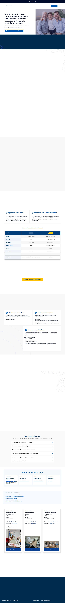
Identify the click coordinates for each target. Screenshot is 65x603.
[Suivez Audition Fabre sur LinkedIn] (32, 1)
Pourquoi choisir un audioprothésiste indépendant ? (22, 442)
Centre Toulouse (13, 549)
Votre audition (38, 6)
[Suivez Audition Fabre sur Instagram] (35, 1)
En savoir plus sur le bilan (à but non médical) (32, 283)
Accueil (22, 6)
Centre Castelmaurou (51, 549)
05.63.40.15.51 (33, 523)
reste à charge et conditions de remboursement (15, 496)
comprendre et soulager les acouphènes (13, 494)
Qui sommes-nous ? (29, 6)
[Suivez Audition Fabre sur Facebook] (30, 1)
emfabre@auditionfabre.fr (12, 521)
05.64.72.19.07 (52, 523)
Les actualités (46, 6)
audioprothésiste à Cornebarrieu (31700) (14, 501)
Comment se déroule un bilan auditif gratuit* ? (21, 446)
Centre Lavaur (32, 549)
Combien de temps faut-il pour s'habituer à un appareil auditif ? (25, 453)
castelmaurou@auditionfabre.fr (52, 521)
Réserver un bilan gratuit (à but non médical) (32, 279)
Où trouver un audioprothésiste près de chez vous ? (22, 457)
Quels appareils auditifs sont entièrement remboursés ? (23, 449)
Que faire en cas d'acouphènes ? (19, 460)
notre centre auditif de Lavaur (11, 498)
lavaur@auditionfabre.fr (32, 521)
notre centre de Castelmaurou (12, 500)
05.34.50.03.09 (14, 523)
